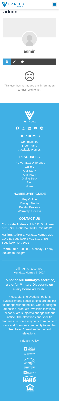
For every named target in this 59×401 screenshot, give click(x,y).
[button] (54, 4)
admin (30, 51)
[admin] (29, 39)
